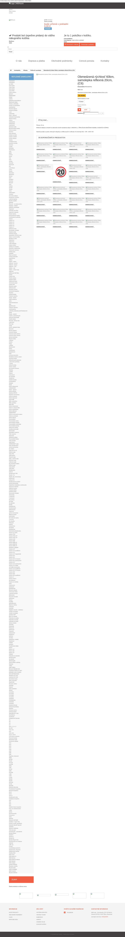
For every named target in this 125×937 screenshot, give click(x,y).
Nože (10, 583)
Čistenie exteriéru (13, 307)
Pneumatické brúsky (14, 426)
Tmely (10, 325)
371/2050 (11, 697)
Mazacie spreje (13, 286)
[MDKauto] (25, 24)
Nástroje (11, 664)
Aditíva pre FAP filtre (14, 273)
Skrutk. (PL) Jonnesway (15, 476)
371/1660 (11, 695)
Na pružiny (11, 499)
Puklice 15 (11, 223)
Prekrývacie (12, 350)
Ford (10, 159)
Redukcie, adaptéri (13, 547)
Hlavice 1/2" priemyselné (15, 564)
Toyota (10, 189)
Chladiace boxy (13, 141)
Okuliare (11, 708)
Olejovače (11, 435)
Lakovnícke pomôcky (14, 361)
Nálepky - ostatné (13, 205)
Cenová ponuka (86, 61)
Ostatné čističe (12, 279)
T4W (10, 767)
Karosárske (12, 516)
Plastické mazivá (13, 289)
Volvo (10, 191)
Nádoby (11, 370)
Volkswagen (12, 192)
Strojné (11, 690)
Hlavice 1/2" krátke (13, 565)
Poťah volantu (12, 214)
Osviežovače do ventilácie (15, 841)
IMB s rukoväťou (13, 401)
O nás (19, 61)
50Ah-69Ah (12, 85)
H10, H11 (11, 729)
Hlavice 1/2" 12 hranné (14, 570)
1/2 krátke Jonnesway (14, 567)
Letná (10, 810)
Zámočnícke (12, 526)
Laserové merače (13, 593)
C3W (10, 774)
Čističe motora (12, 278)
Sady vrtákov (12, 667)
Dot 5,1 (11, 795)
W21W (10, 780)
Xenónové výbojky (13, 741)
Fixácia (11, 373)
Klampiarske (12, 529)
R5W (10, 766)
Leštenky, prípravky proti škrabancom (18, 311)
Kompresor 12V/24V (14, 197)
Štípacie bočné (12, 514)
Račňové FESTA (13, 393)
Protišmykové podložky (14, 217)
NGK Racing (12, 858)
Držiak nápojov (12, 138)
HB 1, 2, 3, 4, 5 (12, 726)
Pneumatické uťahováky (15, 424)
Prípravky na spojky (14, 618)
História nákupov (41, 912)
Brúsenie (11, 329)
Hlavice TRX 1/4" (13, 536)
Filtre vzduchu (12, 434)
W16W (10, 779)
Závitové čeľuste (13, 705)
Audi (10, 151)
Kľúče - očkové (12, 389)
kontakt (11, 13)
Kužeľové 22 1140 (13, 677)
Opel (10, 177)
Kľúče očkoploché (13, 386)
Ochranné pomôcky (14, 706)
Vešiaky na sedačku (14, 246)
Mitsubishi (11, 174)
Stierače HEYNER (13, 820)
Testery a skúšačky (13, 104)
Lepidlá (11, 371)
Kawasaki (11, 164)
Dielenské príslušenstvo (15, 531)
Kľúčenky (11, 148)
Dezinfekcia (12, 715)
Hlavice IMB (12, 541)
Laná (10, 112)
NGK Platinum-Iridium (14, 859)
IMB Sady (11, 404)
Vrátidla (11, 642)
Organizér (11, 209)
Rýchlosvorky (12, 657)
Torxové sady (12, 457)
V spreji (11, 363)
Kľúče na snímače (13, 416)
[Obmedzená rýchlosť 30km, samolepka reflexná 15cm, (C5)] (44, 145)
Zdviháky (11, 624)
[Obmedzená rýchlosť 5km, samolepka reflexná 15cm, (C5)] (77, 156)
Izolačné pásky (12, 491)
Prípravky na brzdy (13, 619)
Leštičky (11, 345)
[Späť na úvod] (11, 70)
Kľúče (10, 384)
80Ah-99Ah (12, 89)
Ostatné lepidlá (12, 380)
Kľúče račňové (12, 391)
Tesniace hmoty (13, 358)
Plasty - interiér (12, 297)
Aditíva (10, 260)
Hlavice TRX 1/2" (13, 537)
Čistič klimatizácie (13, 302)
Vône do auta (12, 830)
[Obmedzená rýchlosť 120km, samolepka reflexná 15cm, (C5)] (93, 178)
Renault (11, 182)
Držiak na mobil (13, 135)
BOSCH (11, 94)
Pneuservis (12, 815)
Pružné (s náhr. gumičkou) (15, 823)
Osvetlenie (11, 716)
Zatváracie (11, 587)
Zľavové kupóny (41, 924)
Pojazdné (11, 631)
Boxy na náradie (13, 616)
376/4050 (11, 702)
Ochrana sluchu (13, 710)
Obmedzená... (41, 149)
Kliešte (10, 504)
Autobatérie (12, 81)
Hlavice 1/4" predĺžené (14, 550)
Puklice (11, 219)
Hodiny (11, 140)
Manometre (12, 430)
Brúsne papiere (13, 330)
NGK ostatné (12, 863)
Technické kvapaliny (14, 291)
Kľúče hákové (12, 417)
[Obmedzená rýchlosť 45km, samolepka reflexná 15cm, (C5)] (44, 189)
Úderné (11, 472)
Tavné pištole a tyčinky (14, 662)
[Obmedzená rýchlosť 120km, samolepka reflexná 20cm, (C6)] (77, 211)
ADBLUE (11, 271)
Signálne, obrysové (14, 756)
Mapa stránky (12, 11)
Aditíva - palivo (12, 261)
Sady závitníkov (13, 688)
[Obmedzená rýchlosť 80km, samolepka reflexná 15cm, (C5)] (93, 156)
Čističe (10, 274)
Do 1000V (11, 449)
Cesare (11, 846)
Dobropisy (39, 917)
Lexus (10, 169)
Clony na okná (12, 130)
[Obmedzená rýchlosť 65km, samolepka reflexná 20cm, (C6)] (93, 200)
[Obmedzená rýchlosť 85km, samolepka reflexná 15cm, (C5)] (61, 156)
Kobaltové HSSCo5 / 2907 (15, 670)
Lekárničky (11, 113)
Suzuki (10, 187)
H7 (9, 725)
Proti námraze (12, 133)
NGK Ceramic (12, 871)
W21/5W (11, 785)
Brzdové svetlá (12, 127)
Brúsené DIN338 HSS (14, 669)
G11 (10, 802)
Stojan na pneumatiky (14, 237)
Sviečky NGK (12, 853)
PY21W (11, 762)
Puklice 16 (11, 225)
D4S (10, 748)
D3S (10, 746)
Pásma (10, 600)
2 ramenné (11, 496)
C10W (10, 777)
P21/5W (11, 764)
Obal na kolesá (12, 255)
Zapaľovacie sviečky (14, 851)
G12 (10, 803)
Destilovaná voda (13, 797)
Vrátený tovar (41, 914)
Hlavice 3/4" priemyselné (15, 560)
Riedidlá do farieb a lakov (15, 357)
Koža (10, 301)
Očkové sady (12, 465)
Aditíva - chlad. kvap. (14, 269)
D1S (10, 743)
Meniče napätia (13, 200)
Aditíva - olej (12, 268)
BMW (10, 153)
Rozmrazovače (12, 813)
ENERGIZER (12, 95)
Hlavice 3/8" (12, 572)
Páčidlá (11, 654)
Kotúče (10, 342)
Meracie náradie (13, 590)
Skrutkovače (12, 470)
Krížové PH (12, 480)
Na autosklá (12, 376)
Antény (10, 120)
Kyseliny (11, 292)
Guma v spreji (12, 366)
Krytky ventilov (12, 245)
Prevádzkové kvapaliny (14, 789)
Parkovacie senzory (14, 250)
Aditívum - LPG (12, 266)
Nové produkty (13, 912)
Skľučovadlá (12, 660)
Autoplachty (12, 122)
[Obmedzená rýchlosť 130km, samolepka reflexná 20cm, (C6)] (61, 200)
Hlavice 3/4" (12, 555)
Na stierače (12, 503)
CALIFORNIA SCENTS (14, 848)
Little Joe (11, 844)
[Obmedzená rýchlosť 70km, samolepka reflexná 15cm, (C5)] (61, 145)
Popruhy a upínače (13, 212)
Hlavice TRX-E (12, 578)
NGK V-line (11, 854)
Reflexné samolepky (35, 70)
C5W (10, 775)
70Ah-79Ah (12, 87)
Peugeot (11, 179)
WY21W (11, 782)
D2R (10, 751)
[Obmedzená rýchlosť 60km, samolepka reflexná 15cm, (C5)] (77, 178)
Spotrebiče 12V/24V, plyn (15, 235)
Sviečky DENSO (13, 864)
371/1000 (11, 692)
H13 (10, 731)
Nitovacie (11, 522)
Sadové (11, 687)
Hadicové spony (13, 488)
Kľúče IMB (11, 399)
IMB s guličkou (12, 403)
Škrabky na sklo (13, 238)
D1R (10, 749)
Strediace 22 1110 (13, 675)
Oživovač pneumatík (14, 317)
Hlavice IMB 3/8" (13, 544)
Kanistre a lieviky (13, 143)
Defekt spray (12, 251)
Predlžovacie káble (13, 646)
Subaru (11, 186)
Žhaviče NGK (12, 867)
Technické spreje (13, 283)
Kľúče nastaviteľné (13, 409)
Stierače (11, 818)
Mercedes (11, 173)
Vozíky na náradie (13, 611)
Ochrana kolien (13, 711)
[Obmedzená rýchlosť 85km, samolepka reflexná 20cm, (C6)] (93, 211)
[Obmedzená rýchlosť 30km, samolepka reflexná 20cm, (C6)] (93, 222)
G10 (10, 800)
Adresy (38, 919)
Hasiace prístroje (13, 110)
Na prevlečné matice (14, 463)
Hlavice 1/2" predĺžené (14, 568)
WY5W (10, 759)
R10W (10, 769)
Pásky (10, 348)
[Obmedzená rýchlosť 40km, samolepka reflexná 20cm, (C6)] (77, 222)
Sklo (10, 304)
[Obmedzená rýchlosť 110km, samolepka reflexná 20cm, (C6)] (44, 200)
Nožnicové (11, 629)
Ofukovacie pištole (13, 427)
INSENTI (11, 835)
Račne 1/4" (11, 649)
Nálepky (25, 70)
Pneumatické (12, 419)
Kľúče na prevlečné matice (15, 414)
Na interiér (11, 659)
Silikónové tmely (13, 281)
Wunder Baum (12, 833)
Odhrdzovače (12, 288)
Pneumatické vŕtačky (14, 422)
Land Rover (12, 168)
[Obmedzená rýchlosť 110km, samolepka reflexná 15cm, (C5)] (44, 167)
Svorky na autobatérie (14, 105)
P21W (10, 761)
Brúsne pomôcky (13, 337)
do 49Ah (11, 84)
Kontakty (105, 61)
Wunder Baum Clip (13, 840)
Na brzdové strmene (14, 368)
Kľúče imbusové (13, 398)
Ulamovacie (12, 585)
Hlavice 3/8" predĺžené (14, 575)
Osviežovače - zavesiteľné (15, 831)
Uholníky (11, 608)
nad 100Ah (11, 90)
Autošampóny (12, 309)
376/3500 (11, 698)
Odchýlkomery (12, 603)
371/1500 (11, 693)
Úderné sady (12, 452)
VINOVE (11, 843)
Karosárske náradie (14, 493)
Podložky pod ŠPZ (13, 210)
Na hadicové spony (14, 518)
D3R (10, 752)
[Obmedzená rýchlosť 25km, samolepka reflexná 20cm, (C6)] (93, 189)
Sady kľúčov (12, 455)
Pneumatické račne (14, 421)
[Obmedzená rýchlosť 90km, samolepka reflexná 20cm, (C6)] (61, 211)
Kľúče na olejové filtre (14, 407)
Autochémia (12, 258)
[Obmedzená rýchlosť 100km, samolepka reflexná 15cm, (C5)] (77, 167)
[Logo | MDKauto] (62, 6)
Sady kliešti (12, 467)
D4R (10, 754)
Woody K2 (11, 838)
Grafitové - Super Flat (14, 821)
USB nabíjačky (12, 243)
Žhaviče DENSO (13, 872)
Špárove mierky (13, 605)
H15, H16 (11, 733)
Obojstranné (12, 352)
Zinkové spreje (12, 365)
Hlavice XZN (12, 539)
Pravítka (11, 601)
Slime (10, 817)
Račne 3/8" (11, 651)
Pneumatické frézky (14, 439)
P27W (10, 784)
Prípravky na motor (13, 621)
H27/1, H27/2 (12, 734)
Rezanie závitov (13, 683)
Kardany (11, 644)
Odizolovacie (12, 509)
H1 (9, 720)
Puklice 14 (11, 222)
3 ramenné (11, 498)
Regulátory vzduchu (14, 432)
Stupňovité (11, 682)
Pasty (10, 343)
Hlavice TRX (12, 534)
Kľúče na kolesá (13, 396)
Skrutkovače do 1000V (14, 481)
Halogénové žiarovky (14, 718)
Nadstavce (11, 641)
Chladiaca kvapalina (14, 798)
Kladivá (11, 524)
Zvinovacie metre (13, 591)
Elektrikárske (12, 506)
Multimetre (11, 598)
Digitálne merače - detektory (16, 610)
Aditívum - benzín (13, 263)
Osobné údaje (40, 922)
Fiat (10, 158)
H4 (9, 723)
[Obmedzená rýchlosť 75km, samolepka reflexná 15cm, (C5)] (44, 156)
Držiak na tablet (13, 136)
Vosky (10, 312)
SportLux (11, 836)
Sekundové (12, 375)
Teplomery (11, 240)
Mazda (10, 171)
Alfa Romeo (12, 150)
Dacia (10, 156)
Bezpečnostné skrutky (14, 128)
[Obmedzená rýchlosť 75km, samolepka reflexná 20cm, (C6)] (44, 211)
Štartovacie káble (13, 102)
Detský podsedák (13, 256)
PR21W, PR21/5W (13, 787)
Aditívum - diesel (13, 265)
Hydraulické (12, 633)
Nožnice (11, 636)
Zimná (10, 812)
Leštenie (11, 340)
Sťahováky (11, 495)
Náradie (11, 383)
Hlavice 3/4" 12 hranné (14, 559)
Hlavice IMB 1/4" (13, 542)
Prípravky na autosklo (14, 656)
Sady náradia (12, 440)
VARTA (10, 99)
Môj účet (39, 909)
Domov (11, 9)
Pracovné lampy (13, 738)
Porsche (11, 181)
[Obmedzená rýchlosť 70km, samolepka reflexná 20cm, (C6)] (77, 189)
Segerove (11, 511)
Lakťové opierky (13, 199)
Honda (10, 161)
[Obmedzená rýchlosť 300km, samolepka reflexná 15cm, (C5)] (61, 189)
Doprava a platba (36, 61)
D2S (10, 744)
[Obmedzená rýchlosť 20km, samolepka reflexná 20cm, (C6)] (44, 222)
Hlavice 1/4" (12, 549)
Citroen (11, 154)
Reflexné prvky (12, 228)
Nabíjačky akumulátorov (15, 100)
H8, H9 (10, 728)
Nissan (10, 176)
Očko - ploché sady (13, 458)
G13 (10, 805)
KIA (10, 166)
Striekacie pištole (13, 437)
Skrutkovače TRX (13, 473)
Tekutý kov (11, 378)
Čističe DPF (12, 284)
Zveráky (11, 637)
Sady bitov (11, 468)
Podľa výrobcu (12, 92)
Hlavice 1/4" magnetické (15, 554)
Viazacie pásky (12, 490)
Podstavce (11, 634)
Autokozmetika (12, 294)
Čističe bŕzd (12, 276)
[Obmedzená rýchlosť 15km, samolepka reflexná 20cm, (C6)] (77, 200)
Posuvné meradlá (13, 596)
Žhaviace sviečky (13, 866)
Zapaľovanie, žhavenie (14, 849)
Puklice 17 (11, 227)
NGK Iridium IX (12, 856)
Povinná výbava (13, 108)
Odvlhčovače (12, 306)
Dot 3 (10, 792)
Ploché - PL (12, 475)
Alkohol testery (12, 118)
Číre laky (11, 324)
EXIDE (10, 97)
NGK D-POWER (13, 869)
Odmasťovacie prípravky (15, 360)
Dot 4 (10, 794)
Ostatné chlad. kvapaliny (15, 807)
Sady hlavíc (12, 442)
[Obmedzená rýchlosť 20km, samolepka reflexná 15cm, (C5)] (61, 172)
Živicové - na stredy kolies (15, 204)
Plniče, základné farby (14, 327)
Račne (10, 647)
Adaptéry (11, 826)
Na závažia (12, 521)
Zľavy (14, 879)
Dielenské (11, 626)
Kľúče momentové (13, 406)
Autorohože (12, 125)
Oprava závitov (12, 623)
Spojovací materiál (13, 486)
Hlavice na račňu (13, 532)
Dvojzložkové (12, 381)
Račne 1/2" (11, 652)
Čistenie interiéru (13, 296)
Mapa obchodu (13, 919)
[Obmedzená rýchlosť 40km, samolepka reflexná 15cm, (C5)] (93, 167)
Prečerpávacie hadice (14, 215)
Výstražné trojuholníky (14, 117)
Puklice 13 (11, 220)
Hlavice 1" (11, 577)
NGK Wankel (12, 861)
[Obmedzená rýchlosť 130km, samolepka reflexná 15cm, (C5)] (77, 145)
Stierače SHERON (13, 828)
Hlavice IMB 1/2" (13, 545)
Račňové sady (12, 460)
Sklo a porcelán (13, 680)
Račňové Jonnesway (14, 394)
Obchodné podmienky (61, 61)
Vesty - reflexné (13, 115)
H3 (9, 721)
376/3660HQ (12, 700)
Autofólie (11, 253)
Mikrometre (12, 595)
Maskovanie (12, 347)
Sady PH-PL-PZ (13, 450)
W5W (10, 757)
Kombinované (12, 508)
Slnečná (11, 131)
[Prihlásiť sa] (8, 47)
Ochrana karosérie (13, 355)
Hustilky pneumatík (13, 429)
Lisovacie (11, 519)
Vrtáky (10, 665)
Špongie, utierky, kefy (14, 320)
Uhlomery (11, 606)
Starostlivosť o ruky (13, 713)
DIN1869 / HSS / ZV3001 (15, 672)
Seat (10, 184)
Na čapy (11, 501)
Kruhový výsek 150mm (14, 335)
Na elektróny (12, 580)
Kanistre (11, 145)
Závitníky (11, 685)
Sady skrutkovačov (13, 445)
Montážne (11, 527)
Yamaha (11, 194)
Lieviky (10, 146)
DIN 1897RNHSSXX (14, 674)
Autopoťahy (12, 123)
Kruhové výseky (13, 332)
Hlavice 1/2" (12, 562)
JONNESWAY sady (13, 444)
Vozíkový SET (12, 614)
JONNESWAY (12, 388)
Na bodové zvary (13, 679)
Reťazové (11, 628)
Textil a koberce (13, 299)
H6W (10, 771)
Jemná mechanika (13, 447)
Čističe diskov (12, 319)
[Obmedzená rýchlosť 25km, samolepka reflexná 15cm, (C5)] (93, 145)
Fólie (10, 353)
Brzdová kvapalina (13, 790)
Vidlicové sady (12, 462)
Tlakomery (11, 242)
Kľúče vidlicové (13, 411)
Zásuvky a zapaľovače (14, 248)
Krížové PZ (11, 478)
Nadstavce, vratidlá (13, 639)
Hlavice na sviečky (13, 582)
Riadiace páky (12, 232)
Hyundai (11, 163)
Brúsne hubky (12, 338)
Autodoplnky (17, 70)
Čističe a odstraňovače (14, 315)
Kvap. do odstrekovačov (15, 808)
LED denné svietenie (14, 736)
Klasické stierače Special (15, 825)
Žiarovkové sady (13, 739)
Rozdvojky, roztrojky (14, 230)
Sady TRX (11, 453)
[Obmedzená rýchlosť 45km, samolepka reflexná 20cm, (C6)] (61, 222)
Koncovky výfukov (13, 196)
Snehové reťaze (13, 233)
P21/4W (11, 772)
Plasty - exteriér (13, 314)
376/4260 (11, 703)
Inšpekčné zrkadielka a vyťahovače (18, 485)
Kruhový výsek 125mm (14, 334)
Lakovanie (11, 322)
